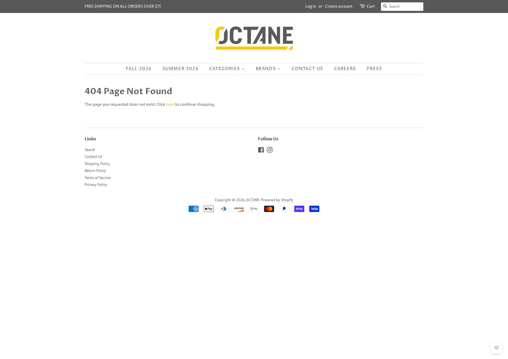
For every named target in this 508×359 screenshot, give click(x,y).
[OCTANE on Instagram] (270, 151)
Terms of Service (98, 177)
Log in (310, 6)
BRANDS (267, 69)
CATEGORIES (225, 69)
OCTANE (252, 199)
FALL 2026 (139, 69)
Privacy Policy (96, 184)
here (170, 104)
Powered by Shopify (277, 199)
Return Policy (95, 170)
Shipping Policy (97, 163)
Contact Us (93, 156)
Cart (371, 6)
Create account (339, 6)
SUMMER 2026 (180, 69)
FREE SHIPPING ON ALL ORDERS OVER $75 (123, 6)
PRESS (374, 69)
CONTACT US (307, 69)
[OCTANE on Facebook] (261, 151)
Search (90, 149)
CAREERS (345, 69)
